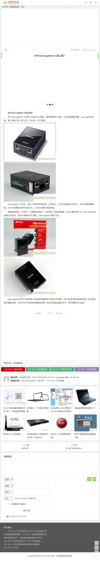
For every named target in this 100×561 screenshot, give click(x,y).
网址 (7, 492)
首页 (6, 7)
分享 (59, 313)
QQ (6, 498)
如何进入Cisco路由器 (11, 434)
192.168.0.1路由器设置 (37, 369)
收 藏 (49, 105)
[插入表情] (89, 479)
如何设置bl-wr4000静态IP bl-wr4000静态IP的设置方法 (61, 411)
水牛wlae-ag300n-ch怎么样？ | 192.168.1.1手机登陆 (42, 381)
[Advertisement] (50, 27)
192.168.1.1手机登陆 (55, 556)
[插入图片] (94, 479)
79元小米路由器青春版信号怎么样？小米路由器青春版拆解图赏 (14, 411)
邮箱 (9, 485)
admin (61, 377)
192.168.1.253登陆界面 (86, 369)
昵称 (9, 479)
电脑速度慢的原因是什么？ (85, 408)
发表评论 (76, 50)
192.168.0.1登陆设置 (13, 369)
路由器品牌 (14, 7)
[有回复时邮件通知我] (7, 517)
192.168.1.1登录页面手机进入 (62, 369)
